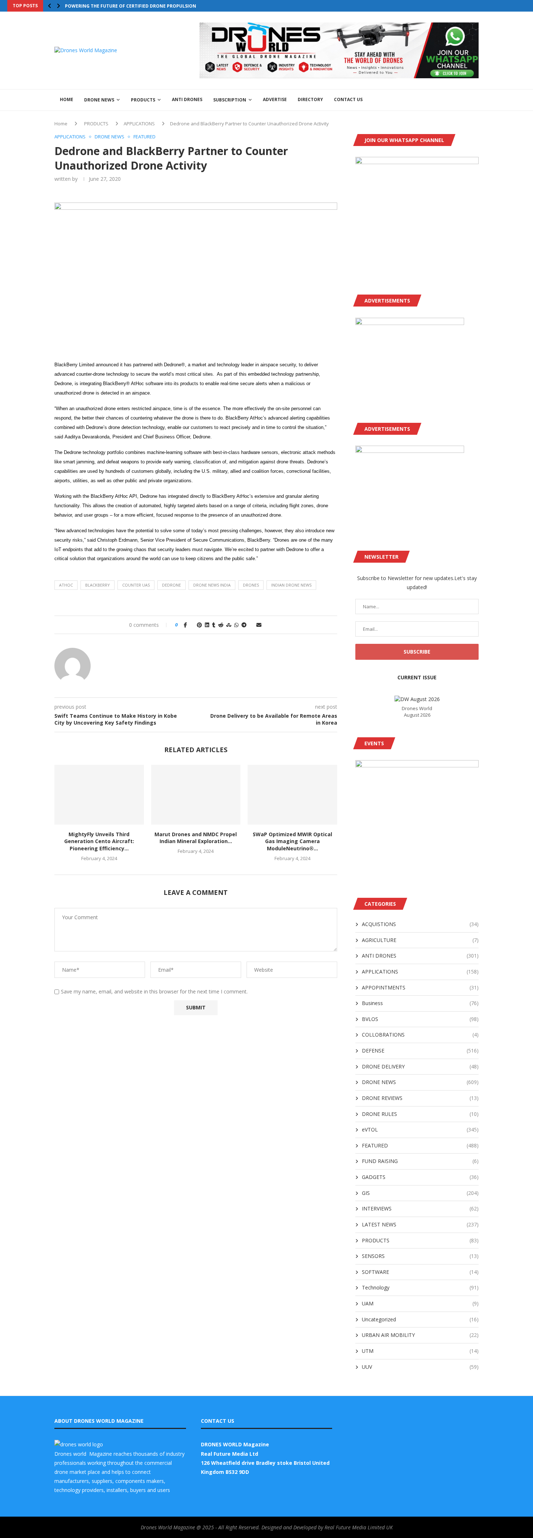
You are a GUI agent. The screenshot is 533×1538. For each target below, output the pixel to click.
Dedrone (171, 585)
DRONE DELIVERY (420, 1066)
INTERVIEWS (420, 1208)
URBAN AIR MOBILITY (420, 1334)
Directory (310, 99)
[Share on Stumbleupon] (228, 624)
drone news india (212, 585)
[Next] (58, 6)
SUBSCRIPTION (229, 100)
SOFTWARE (420, 1271)
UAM (420, 1303)
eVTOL (420, 1129)
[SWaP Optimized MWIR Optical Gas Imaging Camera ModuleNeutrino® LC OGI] (292, 794)
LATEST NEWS (420, 1224)
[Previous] (49, 6)
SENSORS (420, 1256)
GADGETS (420, 1177)
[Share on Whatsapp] (236, 624)
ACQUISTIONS (420, 924)
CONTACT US (348, 99)
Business (420, 1003)
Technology (420, 1287)
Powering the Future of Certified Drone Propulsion (130, 6)
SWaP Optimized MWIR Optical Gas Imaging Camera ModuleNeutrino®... (292, 841)
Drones (251, 585)
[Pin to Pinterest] (199, 624)
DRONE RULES (420, 1113)
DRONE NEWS (99, 100)
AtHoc (66, 585)
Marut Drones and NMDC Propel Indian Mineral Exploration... (195, 838)
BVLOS (420, 1019)
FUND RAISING (420, 1161)
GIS (420, 1192)
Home (60, 123)
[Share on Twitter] (192, 624)
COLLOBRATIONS (420, 1034)
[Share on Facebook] (185, 624)
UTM (420, 1350)
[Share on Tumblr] (213, 624)
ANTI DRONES (187, 99)
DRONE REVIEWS (420, 1098)
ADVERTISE (275, 99)
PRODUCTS (143, 100)
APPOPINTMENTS (420, 987)
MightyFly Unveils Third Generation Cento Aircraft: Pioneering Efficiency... (99, 841)
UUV (420, 1366)
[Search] (475, 100)
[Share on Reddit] (220, 624)
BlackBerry (97, 585)
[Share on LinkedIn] (207, 624)
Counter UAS (136, 585)
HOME (66, 99)
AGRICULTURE (420, 940)
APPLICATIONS (139, 123)
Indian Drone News (291, 585)
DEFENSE (420, 1050)
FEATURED (420, 1145)
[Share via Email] (258, 624)
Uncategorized (420, 1319)
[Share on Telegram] (244, 624)
